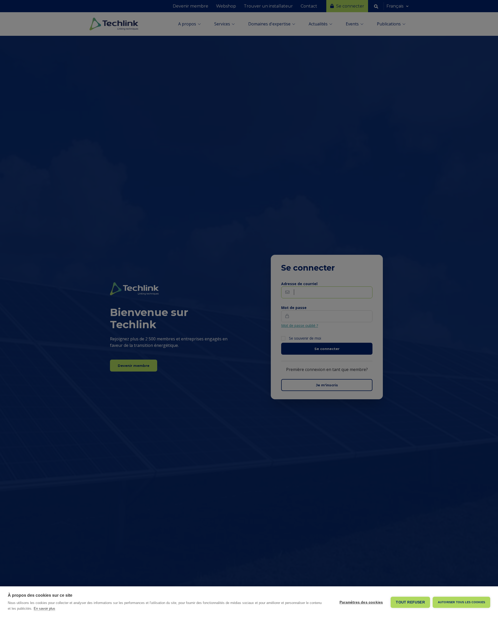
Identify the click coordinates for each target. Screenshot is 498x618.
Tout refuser (410, 602)
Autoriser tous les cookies (461, 602)
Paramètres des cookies (361, 602)
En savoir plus (44, 608)
